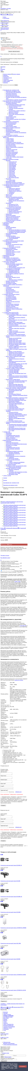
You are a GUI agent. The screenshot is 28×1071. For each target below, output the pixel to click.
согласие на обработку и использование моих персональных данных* (12, 48)
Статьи (5, 1021)
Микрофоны (6, 223)
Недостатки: (3, 775)
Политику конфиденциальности (10, 47)
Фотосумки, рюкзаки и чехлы (13, 277)
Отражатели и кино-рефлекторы (13, 208)
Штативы (8, 160)
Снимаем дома (6, 431)
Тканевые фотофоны (11, 236)
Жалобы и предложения (8, 1043)
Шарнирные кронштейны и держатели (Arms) (16, 397)
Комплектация (4, 572)
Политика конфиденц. (8, 1025)
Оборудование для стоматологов (10, 257)
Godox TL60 (17, 581)
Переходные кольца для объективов (14, 263)
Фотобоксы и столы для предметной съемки (13, 240)
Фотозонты (8, 203)
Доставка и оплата (7, 77)
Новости (5, 1020)
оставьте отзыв (5, 1053)
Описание (16, 570)
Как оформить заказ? (5, 557)
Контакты (5, 82)
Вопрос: (3, 815)
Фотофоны (5, 225)
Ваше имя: (3, 783)
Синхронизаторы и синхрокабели (11, 121)
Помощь (5, 1019)
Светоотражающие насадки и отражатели (15, 456)
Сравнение (10, 14)
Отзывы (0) (3, 531)
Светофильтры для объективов (13, 268)
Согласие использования (9, 1026)
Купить (2, 528)
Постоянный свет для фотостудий (11, 90)
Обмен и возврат (7, 1014)
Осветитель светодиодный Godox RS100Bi (10, 912)
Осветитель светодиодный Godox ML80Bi (10, 959)
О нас (4, 1030)
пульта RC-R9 (23, 625)
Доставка (5, 1013)
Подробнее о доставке (6, 8)
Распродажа (6, 76)
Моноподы (8, 178)
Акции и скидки (7, 475)
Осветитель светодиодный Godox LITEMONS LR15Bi (13, 990)
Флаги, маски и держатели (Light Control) (15, 356)
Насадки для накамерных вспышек (14, 197)
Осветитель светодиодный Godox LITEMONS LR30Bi (13, 974)
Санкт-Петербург (6, 39)
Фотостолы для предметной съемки (14, 244)
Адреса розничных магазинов (10, 1044)
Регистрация (6, 18)
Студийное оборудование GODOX (11, 294)
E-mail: (2, 786)
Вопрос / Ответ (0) (17, 572)
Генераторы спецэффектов (9, 248)
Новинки (5, 75)
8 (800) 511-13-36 (4, 25)
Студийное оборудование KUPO (10, 312)
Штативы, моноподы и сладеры (13, 468)
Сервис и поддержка (8, 80)
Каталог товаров (7, 74)
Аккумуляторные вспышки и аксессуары (15, 104)
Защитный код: (4, 790)
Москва (4, 40)
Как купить (6, 1018)
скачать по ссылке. (19, 680)
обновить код (18, 791)
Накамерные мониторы (8, 255)
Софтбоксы (8, 187)
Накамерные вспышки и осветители (11, 127)
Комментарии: (4, 779)
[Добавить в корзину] (2, 868)
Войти (4, 17)
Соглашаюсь (22, 1066)
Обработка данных (7, 1027)
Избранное (4, 14)
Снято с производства (8, 1024)
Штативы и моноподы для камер (10, 159)
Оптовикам (6, 79)
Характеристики (23, 570)
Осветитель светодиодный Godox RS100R (10, 881)
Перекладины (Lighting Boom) (13, 379)
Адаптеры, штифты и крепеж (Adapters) (15, 368)
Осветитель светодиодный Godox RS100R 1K (11, 865)
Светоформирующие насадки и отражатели (13, 184)
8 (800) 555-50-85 (4, 23)
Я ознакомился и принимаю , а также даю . (12, 48)
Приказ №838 (6, 81)
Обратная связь (6, 1042)
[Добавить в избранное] (1, 854)
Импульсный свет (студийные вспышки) (12, 100)
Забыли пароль (7, 1056)
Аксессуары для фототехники (10, 261)
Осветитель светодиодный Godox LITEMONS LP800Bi (13, 927)
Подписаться (3, 1001)
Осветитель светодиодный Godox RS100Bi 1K (11, 896)
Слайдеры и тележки (8, 222)
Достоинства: (4, 771)
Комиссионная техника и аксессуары (11, 440)
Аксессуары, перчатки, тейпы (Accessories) (16, 388)
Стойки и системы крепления (13, 459)
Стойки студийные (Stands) (12, 313)
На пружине (9, 228)
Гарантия (5, 1023)
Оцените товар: (5, 770)
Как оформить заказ (7, 1016)
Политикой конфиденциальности (9, 1066)
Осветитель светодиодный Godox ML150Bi (11, 943)
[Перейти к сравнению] (2, 854)
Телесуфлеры (6, 256)
